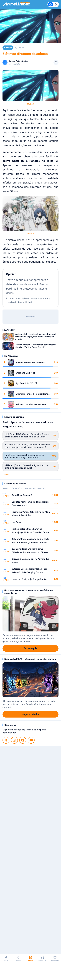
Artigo (8, 47)
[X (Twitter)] (6, 740)
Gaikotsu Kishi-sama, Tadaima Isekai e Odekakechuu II (31, 504)
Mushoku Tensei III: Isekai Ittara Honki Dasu (31, 394)
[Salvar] (55, 62)
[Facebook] (22, 740)
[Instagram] (14, 740)
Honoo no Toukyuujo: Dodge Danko (29, 579)
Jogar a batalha (30, 714)
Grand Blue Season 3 (22, 495)
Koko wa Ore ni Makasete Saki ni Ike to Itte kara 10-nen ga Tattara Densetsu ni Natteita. (31, 541)
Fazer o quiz (30, 648)
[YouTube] (31, 740)
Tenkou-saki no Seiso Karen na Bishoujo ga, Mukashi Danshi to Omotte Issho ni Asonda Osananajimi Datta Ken (31, 531)
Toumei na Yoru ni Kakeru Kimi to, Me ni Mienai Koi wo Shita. (31, 514)
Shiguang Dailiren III (25, 373)
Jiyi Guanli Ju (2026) (26, 383)
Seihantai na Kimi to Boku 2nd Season (30, 404)
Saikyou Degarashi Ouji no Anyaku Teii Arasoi (30, 561)
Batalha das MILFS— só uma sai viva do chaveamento (30, 659)
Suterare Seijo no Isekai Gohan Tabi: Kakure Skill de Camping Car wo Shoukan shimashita (29, 571)
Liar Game (17, 522)
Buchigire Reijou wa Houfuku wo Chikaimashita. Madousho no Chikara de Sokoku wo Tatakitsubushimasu (30, 551)
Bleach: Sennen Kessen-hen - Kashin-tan (30, 362)
